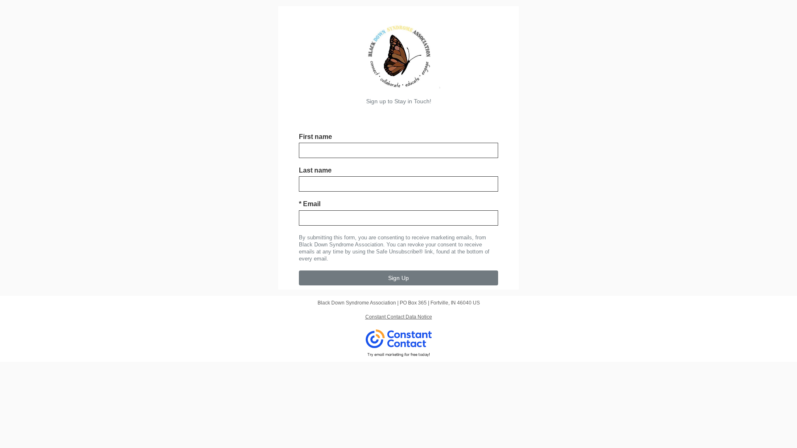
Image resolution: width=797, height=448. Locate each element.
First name (315, 136)
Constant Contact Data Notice (398, 317)
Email (309, 203)
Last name (315, 170)
